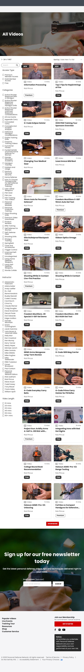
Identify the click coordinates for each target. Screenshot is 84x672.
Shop (4, 629)
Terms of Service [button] (52, 657)
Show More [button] (52, 524)
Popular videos (9, 618)
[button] (17, 65)
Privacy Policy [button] (68, 657)
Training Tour (8, 623)
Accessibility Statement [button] (29, 660)
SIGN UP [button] (58, 584)
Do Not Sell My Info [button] (8, 660)
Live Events (7, 621)
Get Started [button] (68, 624)
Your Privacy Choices (50, 660)
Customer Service (10, 631)
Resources (7, 626)
